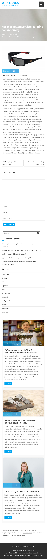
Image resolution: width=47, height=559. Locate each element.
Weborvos (5, 312)
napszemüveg (7, 92)
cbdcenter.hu (27, 533)
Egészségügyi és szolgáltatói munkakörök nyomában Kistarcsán (20, 351)
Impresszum (8, 555)
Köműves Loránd (9, 75)
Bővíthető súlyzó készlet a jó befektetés (34, 163)
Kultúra (4, 282)
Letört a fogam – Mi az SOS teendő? (14, 254)
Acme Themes (29, 550)
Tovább (8, 383)
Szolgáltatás (23, 75)
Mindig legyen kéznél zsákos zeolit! (10, 163)
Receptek (5, 297)
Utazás (4, 305)
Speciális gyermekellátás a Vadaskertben (29, 555)
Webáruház (5, 308)
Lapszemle (5, 286)
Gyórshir (5, 278)
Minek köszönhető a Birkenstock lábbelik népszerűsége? (21, 250)
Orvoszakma (6, 293)
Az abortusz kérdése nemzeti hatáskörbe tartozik (23, 553)
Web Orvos (10, 3)
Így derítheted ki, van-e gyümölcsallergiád (16, 258)
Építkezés (5, 274)
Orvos (4, 289)
